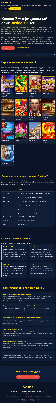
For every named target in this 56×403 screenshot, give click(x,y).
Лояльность (15, 5)
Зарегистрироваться (23, 47)
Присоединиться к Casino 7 (28, 377)
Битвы (34, 5)
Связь (21, 5)
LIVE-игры (27, 5)
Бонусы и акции (42, 5)
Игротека (3, 5)
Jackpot (50, 5)
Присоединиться (15, 8)
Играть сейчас (9, 48)
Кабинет (5, 8)
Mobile (9, 5)
